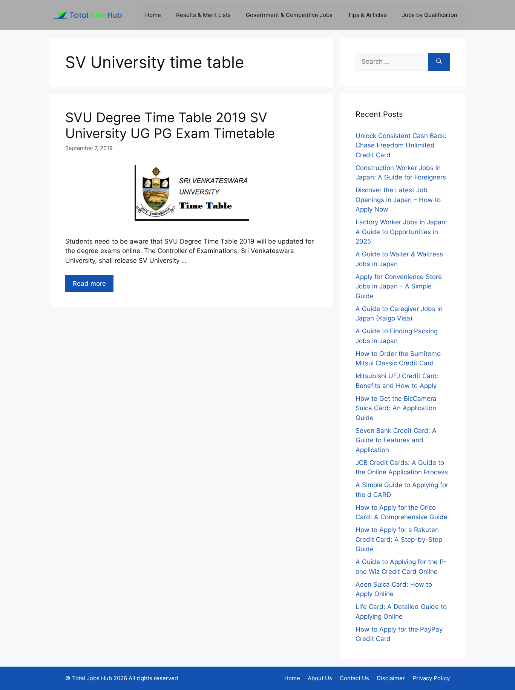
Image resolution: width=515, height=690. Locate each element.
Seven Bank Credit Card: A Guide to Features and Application (396, 440)
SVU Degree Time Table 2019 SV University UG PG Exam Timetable (170, 125)
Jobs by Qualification (429, 14)
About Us (320, 678)
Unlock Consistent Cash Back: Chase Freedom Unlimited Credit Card (401, 145)
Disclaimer (391, 678)
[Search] (439, 62)
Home (153, 14)
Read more (89, 283)
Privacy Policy (431, 678)
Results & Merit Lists (203, 14)
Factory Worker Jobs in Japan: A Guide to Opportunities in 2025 (401, 231)
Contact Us (354, 678)
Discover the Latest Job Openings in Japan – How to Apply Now (398, 199)
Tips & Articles (367, 14)
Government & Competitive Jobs (289, 14)
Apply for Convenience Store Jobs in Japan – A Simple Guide (399, 286)
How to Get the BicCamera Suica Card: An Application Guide (396, 408)
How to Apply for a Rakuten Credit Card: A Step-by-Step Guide (399, 539)
